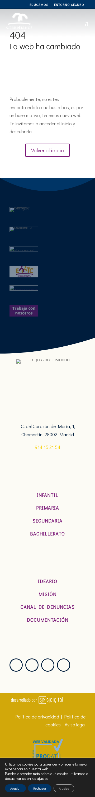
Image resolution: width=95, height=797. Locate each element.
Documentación (47, 620)
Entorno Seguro (69, 5)
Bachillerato (47, 533)
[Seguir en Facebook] (47, 665)
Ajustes (64, 788)
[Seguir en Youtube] (63, 665)
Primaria (47, 508)
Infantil (47, 495)
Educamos (39, 5)
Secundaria (47, 520)
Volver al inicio (47, 150)
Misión (47, 594)
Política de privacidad (37, 716)
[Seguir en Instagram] (16, 665)
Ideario (47, 581)
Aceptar (15, 788)
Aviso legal (75, 724)
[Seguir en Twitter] (32, 665)
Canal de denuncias (48, 607)
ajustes (43, 778)
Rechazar (39, 788)
